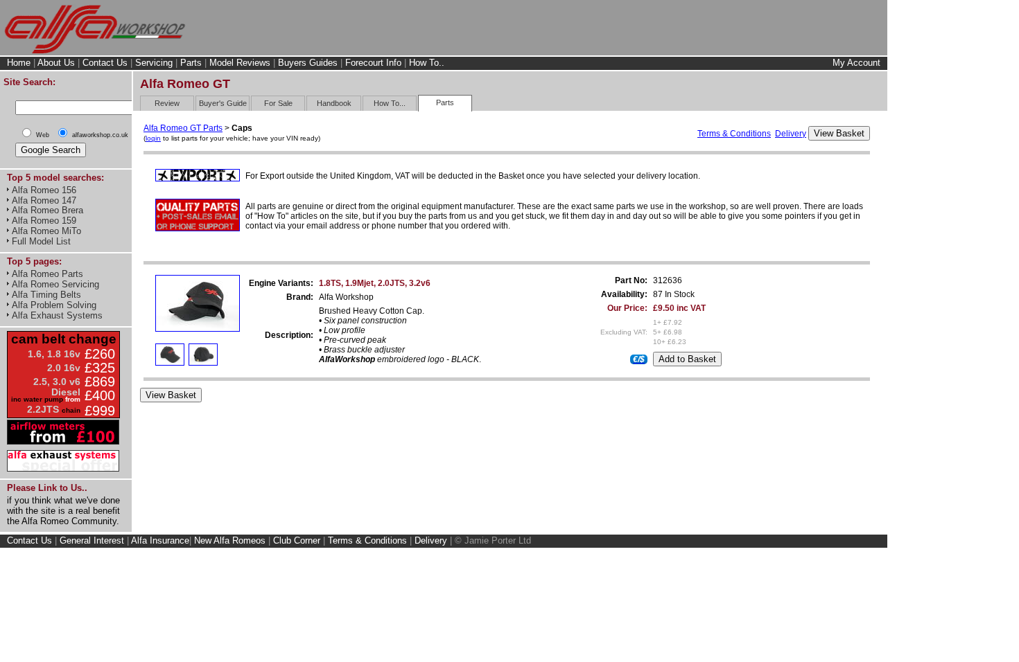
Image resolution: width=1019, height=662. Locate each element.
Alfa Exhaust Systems (57, 315)
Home (19, 62)
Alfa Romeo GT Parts (183, 128)
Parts (191, 62)
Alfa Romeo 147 (44, 200)
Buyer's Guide (223, 103)
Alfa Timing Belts (46, 294)
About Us (56, 62)
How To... (390, 103)
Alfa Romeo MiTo (46, 231)
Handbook (334, 103)
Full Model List (41, 241)
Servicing (154, 62)
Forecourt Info (373, 62)
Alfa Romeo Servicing (55, 284)
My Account (856, 63)
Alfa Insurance (160, 540)
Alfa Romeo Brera (47, 210)
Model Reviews (239, 62)
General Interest (92, 540)
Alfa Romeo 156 (44, 190)
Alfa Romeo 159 (44, 220)
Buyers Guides (308, 62)
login (153, 138)
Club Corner (296, 540)
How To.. (426, 62)
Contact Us (105, 62)
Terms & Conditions (734, 133)
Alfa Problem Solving (54, 305)
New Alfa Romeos (229, 540)
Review (167, 103)
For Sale (278, 103)
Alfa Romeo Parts (47, 274)
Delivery (790, 133)
